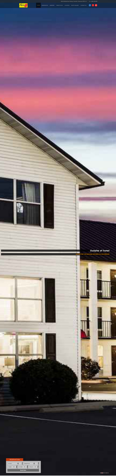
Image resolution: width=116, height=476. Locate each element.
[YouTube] (95, 5)
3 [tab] (103, 472)
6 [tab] (107, 472)
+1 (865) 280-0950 (93, 1)
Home (38, 5)
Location (67, 5)
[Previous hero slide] (8, 238)
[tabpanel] (58, 238)
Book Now (23, 470)
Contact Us (83, 5)
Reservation (45, 5)
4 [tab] (105, 472)
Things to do (59, 5)
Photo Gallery (75, 5)
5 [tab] (106, 472)
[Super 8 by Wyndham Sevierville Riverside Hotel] (23, 5)
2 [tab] (102, 472)
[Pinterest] (92, 5)
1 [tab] (100, 472)
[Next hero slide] (108, 238)
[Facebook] (90, 5)
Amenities (52, 5)
